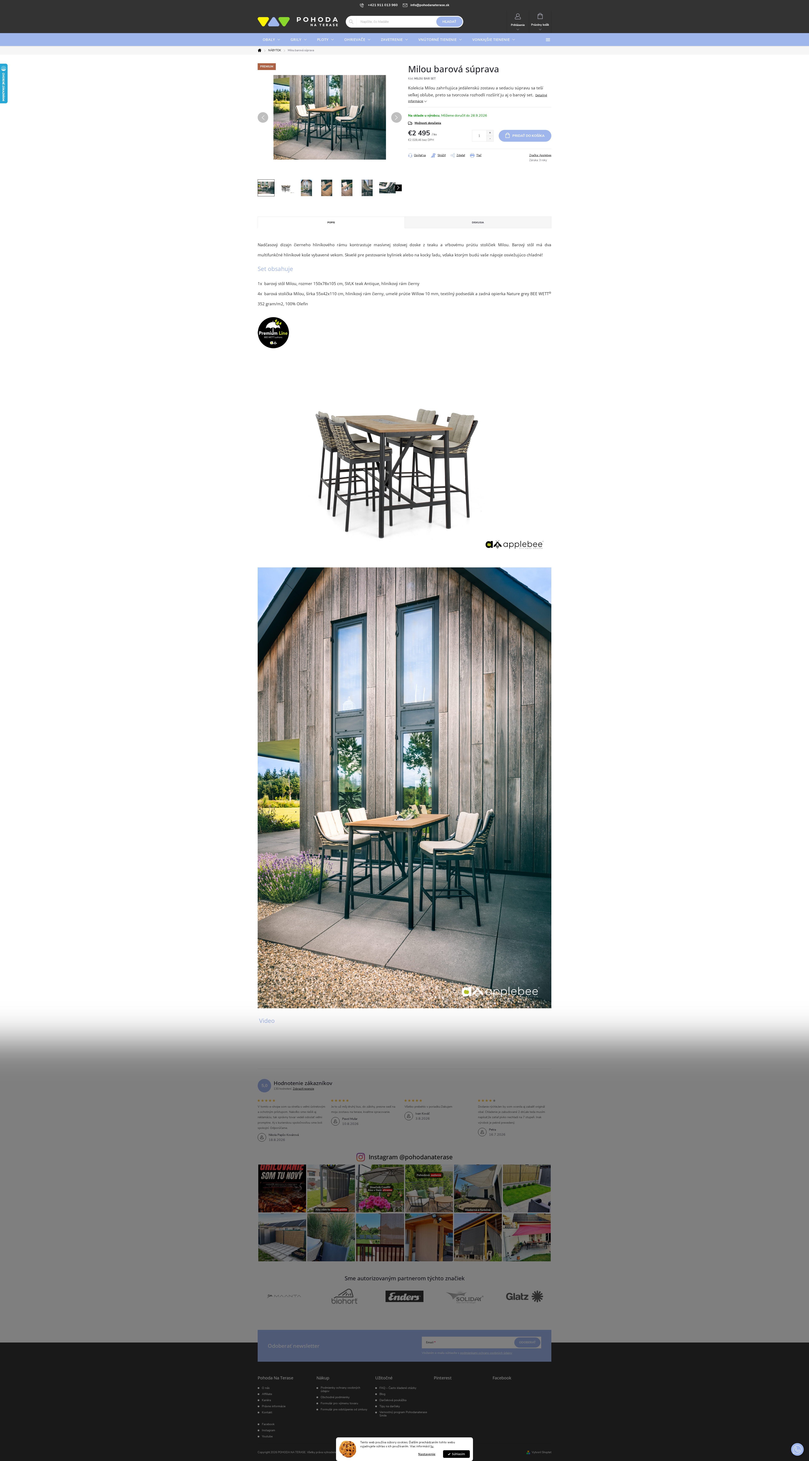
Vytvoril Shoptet (541, 1452)
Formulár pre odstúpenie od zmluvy (344, 1409)
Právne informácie (273, 1406)
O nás (266, 1388)
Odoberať (527, 1342)
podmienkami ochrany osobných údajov (486, 1353)
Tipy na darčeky (389, 1406)
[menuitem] (271, 39)
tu (432, 1446)
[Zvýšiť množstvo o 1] (489, 133)
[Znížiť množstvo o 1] (489, 138)
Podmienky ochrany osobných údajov (340, 1389)
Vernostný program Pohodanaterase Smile (403, 1414)
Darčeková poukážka (392, 1400)
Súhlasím (458, 1454)
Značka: (540, 155)
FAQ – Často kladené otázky (397, 1388)
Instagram (268, 1430)
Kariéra (266, 1400)
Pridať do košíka (528, 135)
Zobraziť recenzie (303, 1089)
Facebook (268, 1424)
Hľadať (449, 21)
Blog (382, 1394)
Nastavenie (426, 1454)
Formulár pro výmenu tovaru (339, 1403)
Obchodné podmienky (335, 1397)
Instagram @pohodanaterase (411, 1157)
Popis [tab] (331, 222)
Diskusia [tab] (478, 222)
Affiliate (267, 1394)
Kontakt (267, 1412)
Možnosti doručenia (428, 123)
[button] (797, 1449)
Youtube (267, 1436)
